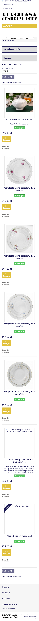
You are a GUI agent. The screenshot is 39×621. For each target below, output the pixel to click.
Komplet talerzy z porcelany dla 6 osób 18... (19, 189)
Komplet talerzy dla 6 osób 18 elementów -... (19, 460)
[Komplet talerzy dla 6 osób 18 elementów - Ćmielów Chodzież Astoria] (20, 443)
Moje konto (6, 599)
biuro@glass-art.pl (9, 4)
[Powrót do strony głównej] (4, 38)
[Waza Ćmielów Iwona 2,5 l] (20, 519)
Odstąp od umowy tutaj (7, 608)
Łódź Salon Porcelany (31, 615)
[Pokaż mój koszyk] (34, 31)
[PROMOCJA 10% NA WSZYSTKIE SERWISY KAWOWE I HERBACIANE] (19, 1)
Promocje (8, 58)
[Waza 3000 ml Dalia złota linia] (20, 103)
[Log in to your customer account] (29, 31)
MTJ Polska (35, 617)
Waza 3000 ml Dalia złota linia (19, 119)
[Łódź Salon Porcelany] (19, 16)
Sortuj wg (5, 71)
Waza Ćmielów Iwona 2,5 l (19, 536)
